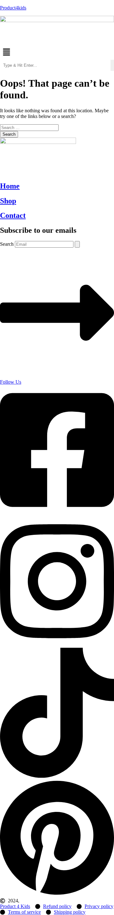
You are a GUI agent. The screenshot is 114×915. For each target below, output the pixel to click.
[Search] (77, 244)
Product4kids (13, 7)
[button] (57, 53)
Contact (13, 215)
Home (10, 186)
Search (7, 244)
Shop (8, 201)
